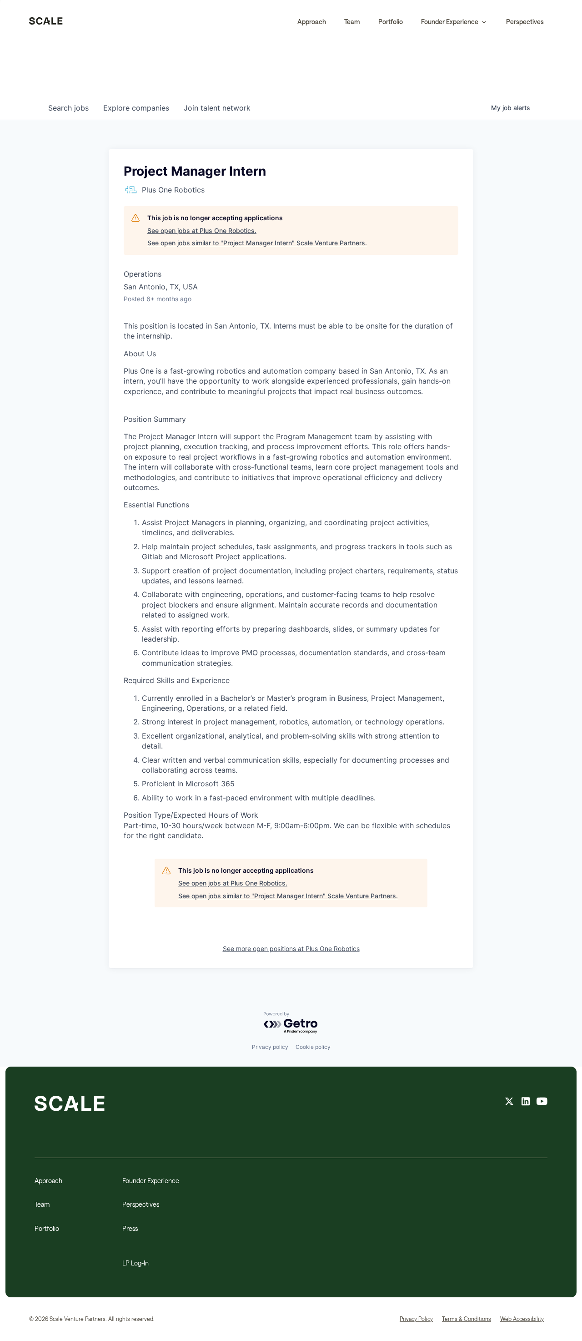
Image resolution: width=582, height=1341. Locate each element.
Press (130, 1228)
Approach (311, 21)
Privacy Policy (416, 1319)
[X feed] (509, 1102)
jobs (68, 107)
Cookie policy (313, 1046)
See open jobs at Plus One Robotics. (201, 230)
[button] (454, 22)
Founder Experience (150, 1180)
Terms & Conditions (466, 1319)
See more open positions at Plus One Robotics (291, 948)
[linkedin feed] (525, 1102)
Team (352, 21)
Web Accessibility (522, 1319)
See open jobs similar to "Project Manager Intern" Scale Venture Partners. (257, 243)
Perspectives (525, 21)
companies (136, 107)
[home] (46, 21)
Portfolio (390, 21)
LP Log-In (135, 1263)
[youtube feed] (542, 1102)
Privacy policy (270, 1046)
